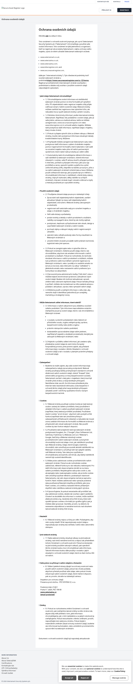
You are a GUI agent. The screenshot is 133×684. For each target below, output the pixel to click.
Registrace (124, 10)
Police (127, 1)
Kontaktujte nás (103, 1)
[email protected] (52, 266)
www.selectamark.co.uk (49, 57)
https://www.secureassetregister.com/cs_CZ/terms (68, 80)
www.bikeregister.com (49, 67)
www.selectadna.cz (48, 592)
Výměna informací (9, 670)
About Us (5, 658)
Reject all (85, 678)
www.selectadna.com (48, 64)
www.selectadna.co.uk (49, 60)
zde (47, 36)
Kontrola (116, 1)
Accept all (69, 678)
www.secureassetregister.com (52, 70)
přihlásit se (106, 10)
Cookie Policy (119, 671)
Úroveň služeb (7, 673)
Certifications (7, 663)
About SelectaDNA (9, 660)
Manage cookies (119, 678)
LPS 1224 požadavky (9, 668)
